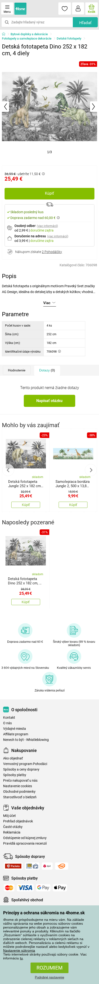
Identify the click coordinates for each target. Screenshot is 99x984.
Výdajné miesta (14, 729)
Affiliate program (15, 734)
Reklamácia (11, 832)
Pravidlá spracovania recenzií (25, 843)
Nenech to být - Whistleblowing (26, 740)
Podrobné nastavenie (49, 977)
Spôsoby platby (14, 775)
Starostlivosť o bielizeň (20, 797)
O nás (7, 723)
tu (21, 958)
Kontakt (9, 717)
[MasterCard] (9, 887)
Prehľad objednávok (18, 821)
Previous (8, 470)
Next (91, 470)
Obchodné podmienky (19, 791)
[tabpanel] (49, 106)
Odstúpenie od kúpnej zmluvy (25, 838)
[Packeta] (13, 866)
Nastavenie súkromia (19, 950)
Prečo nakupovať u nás (20, 780)
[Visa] (25, 887)
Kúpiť (49, 193)
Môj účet (9, 816)
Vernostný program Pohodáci (25, 764)
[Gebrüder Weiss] (61, 866)
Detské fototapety (69, 38)
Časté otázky (13, 827)
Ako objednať (13, 758)
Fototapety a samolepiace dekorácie (26, 38)
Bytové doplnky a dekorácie (29, 34)
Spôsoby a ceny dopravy (21, 769)
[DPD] (47, 866)
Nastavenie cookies (17, 786)
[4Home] (5, 34)
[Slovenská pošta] (32, 866)
